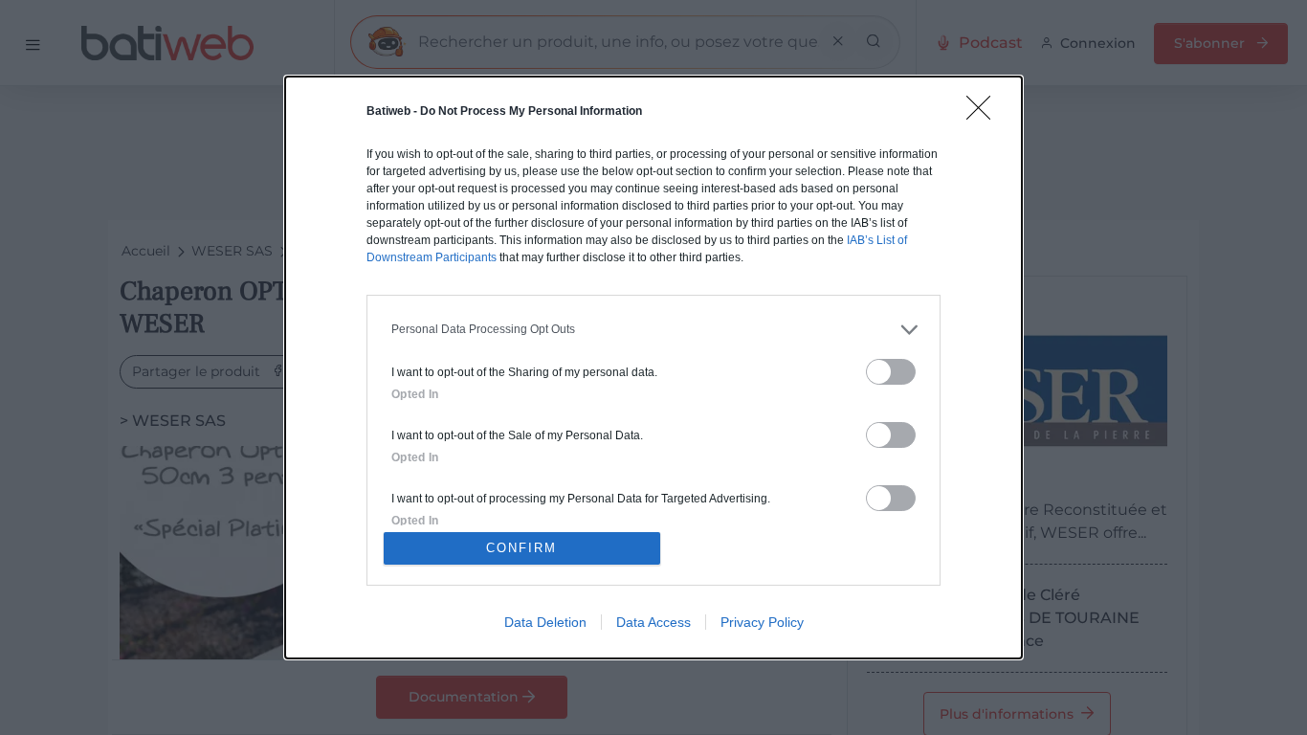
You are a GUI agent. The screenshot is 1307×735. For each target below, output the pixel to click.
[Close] (984, 114)
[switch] (891, 372)
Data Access (653, 622)
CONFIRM (521, 548)
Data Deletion (545, 622)
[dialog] (653, 367)
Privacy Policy (762, 622)
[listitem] (653, 330)
